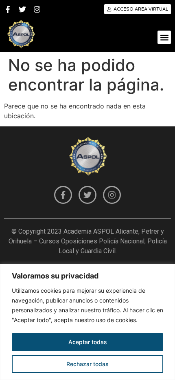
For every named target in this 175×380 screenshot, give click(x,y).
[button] (164, 37)
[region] (87, 322)
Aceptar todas (87, 341)
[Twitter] (22, 9)
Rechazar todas (87, 363)
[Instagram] (37, 9)
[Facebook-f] (7, 9)
